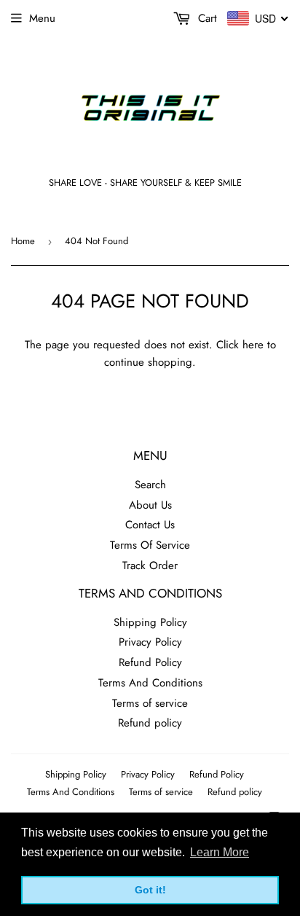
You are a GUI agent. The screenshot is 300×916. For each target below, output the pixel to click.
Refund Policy (150, 662)
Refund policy (150, 723)
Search (150, 485)
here (253, 345)
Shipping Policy (150, 622)
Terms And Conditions (150, 683)
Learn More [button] (219, 852)
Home (23, 241)
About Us (150, 505)
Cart (205, 18)
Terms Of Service (150, 545)
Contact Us (150, 525)
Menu (42, 18)
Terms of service (150, 703)
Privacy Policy (150, 642)
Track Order (150, 565)
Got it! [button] (150, 890)
